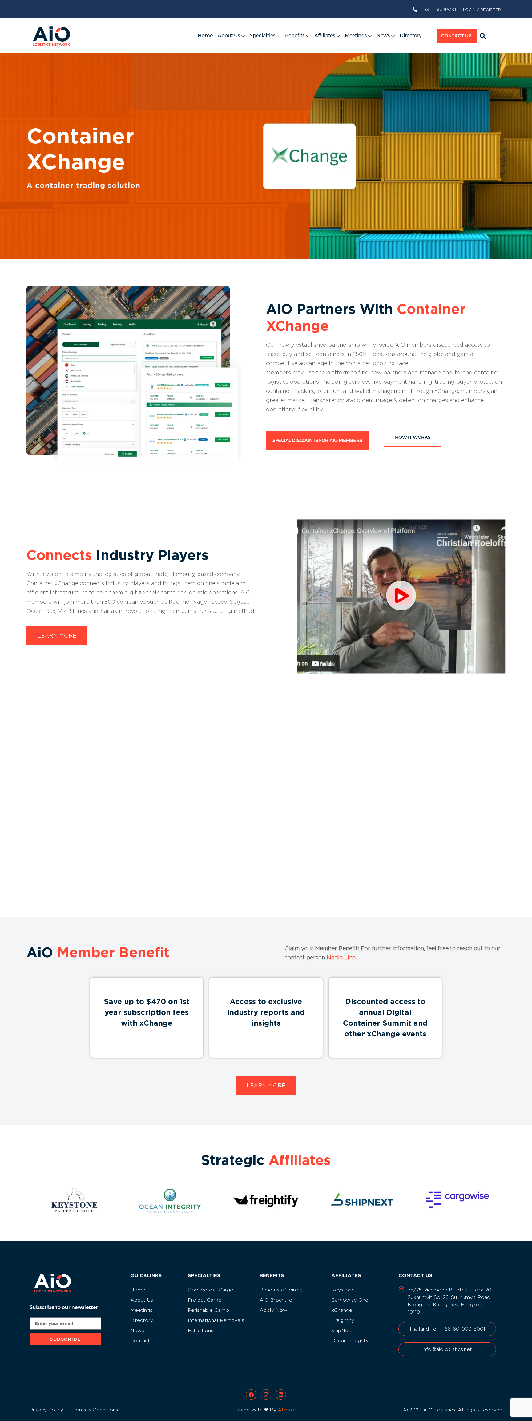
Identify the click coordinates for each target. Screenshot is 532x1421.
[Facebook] (251, 1394)
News (383, 35)
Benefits (294, 35)
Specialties (262, 35)
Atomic (287, 1409)
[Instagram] (266, 1394)
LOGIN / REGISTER (482, 9)
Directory (410, 35)
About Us (229, 35)
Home (205, 35)
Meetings (356, 35)
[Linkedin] (281, 1394)
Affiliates (324, 35)
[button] (483, 36)
